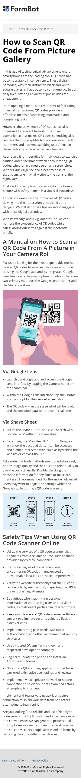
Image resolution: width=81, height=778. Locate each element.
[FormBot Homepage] (21, 9)
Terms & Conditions (15, 760)
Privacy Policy (40, 760)
